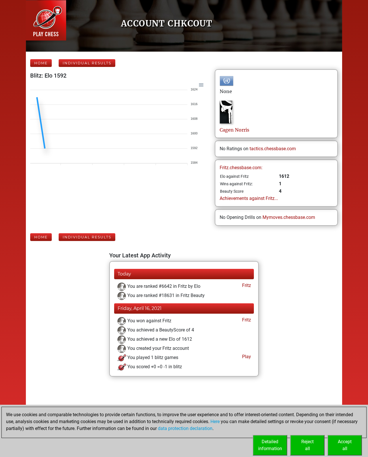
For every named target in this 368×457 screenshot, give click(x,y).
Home (41, 63)
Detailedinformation (270, 445)
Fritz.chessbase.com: (241, 167)
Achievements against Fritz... (249, 198)
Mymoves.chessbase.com (288, 217)
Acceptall (345, 445)
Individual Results (87, 63)
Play (246, 356)
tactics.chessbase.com (273, 148)
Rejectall (307, 445)
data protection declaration (185, 428)
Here (215, 421)
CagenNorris (234, 130)
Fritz (246, 285)
